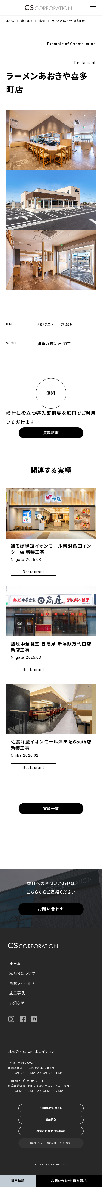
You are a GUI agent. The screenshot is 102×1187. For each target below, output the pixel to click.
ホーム (10, 20)
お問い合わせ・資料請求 (51, 1131)
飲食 (42, 20)
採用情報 (50, 1119)
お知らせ (16, 1003)
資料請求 (51, 433)
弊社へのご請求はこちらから (51, 1143)
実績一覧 (51, 808)
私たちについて (22, 974)
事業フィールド (22, 983)
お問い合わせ (51, 908)
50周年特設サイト (51, 1108)
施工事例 (27, 20)
